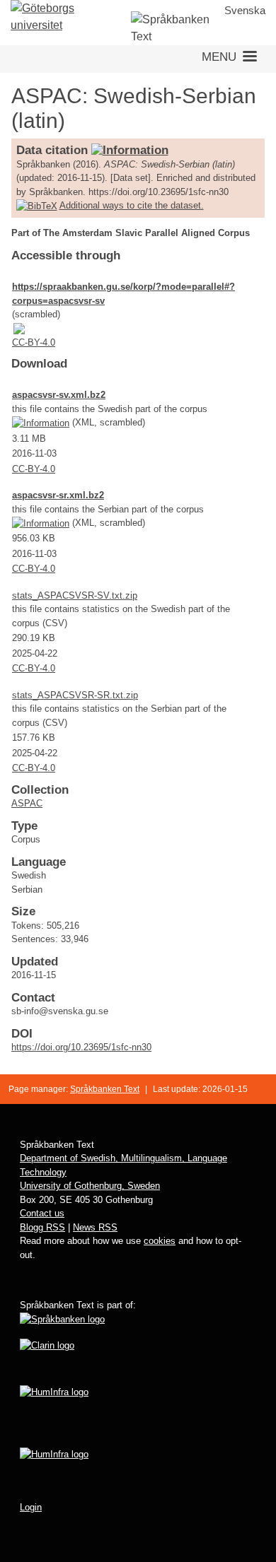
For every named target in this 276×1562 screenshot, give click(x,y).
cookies (160, 1240)
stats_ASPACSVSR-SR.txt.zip (75, 695)
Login (31, 1507)
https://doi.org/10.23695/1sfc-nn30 (81, 1047)
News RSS (95, 1227)
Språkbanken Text (104, 1089)
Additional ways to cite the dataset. (131, 205)
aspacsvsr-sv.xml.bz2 (58, 394)
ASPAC (26, 803)
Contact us (42, 1213)
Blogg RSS (42, 1227)
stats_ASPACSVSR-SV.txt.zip (74, 595)
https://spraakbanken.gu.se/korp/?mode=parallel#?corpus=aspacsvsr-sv (123, 293)
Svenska (244, 10)
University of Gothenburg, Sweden (90, 1185)
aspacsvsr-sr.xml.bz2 (58, 495)
